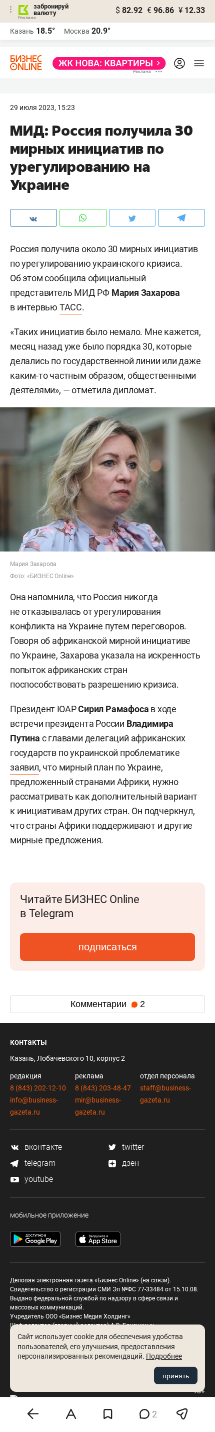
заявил (24, 767)
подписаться (107, 946)
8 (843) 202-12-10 (38, 1088)
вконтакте (42, 1147)
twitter (132, 1147)
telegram (39, 1163)
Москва (77, 31)
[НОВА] (106, 63)
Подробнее (164, 1356)
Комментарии (107, 1004)
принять (175, 1376)
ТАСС (71, 307)
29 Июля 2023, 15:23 (42, 107)
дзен (129, 1163)
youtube (37, 1179)
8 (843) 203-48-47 (103, 1088)
